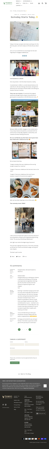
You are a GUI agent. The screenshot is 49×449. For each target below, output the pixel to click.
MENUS (18, 1)
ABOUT (18, 3)
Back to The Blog (25, 374)
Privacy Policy (17, 404)
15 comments (23, 14)
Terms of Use (17, 407)
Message (12, 348)
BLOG (31, 3)
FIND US (25, 3)
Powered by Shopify (5, 407)
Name (11, 341)
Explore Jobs (17, 400)
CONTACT (18, 5)
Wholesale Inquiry (18, 402)
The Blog (14, 10)
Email (26, 341)
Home (11, 10)
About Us (17, 14)
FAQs (15, 409)
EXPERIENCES (27, 1)
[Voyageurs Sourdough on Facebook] (3, 404)
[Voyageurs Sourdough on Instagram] (5, 404)
